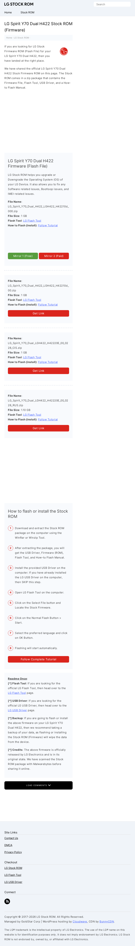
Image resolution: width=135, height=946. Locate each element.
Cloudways (80, 921)
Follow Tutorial (48, 225)
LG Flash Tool (32, 220)
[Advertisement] (38, 120)
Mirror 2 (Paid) (54, 256)
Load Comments (37, 785)
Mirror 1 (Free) (23, 256)
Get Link (38, 313)
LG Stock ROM (18, 4)
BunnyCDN (106, 921)
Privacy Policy (13, 852)
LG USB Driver (17, 710)
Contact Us (11, 838)
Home (9, 37)
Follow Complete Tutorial (38, 659)
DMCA (8, 845)
